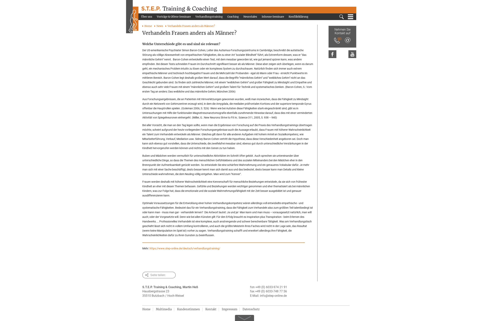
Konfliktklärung (298, 16)
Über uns (146, 16)
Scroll (245, 317)
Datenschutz (251, 309)
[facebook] (332, 54)
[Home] (132, 17)
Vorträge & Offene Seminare (174, 16)
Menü (350, 17)
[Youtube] (352, 54)
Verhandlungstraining (209, 16)
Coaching (233, 16)
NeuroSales (250, 16)
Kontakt (210, 309)
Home (148, 26)
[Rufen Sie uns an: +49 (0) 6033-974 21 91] (337, 40)
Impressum (229, 309)
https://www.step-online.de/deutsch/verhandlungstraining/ (185, 248)
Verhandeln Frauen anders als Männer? (191, 26)
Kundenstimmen (188, 309)
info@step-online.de (273, 295)
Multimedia (164, 309)
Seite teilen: (158, 275)
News (159, 26)
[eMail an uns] (347, 40)
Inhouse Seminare (273, 16)
